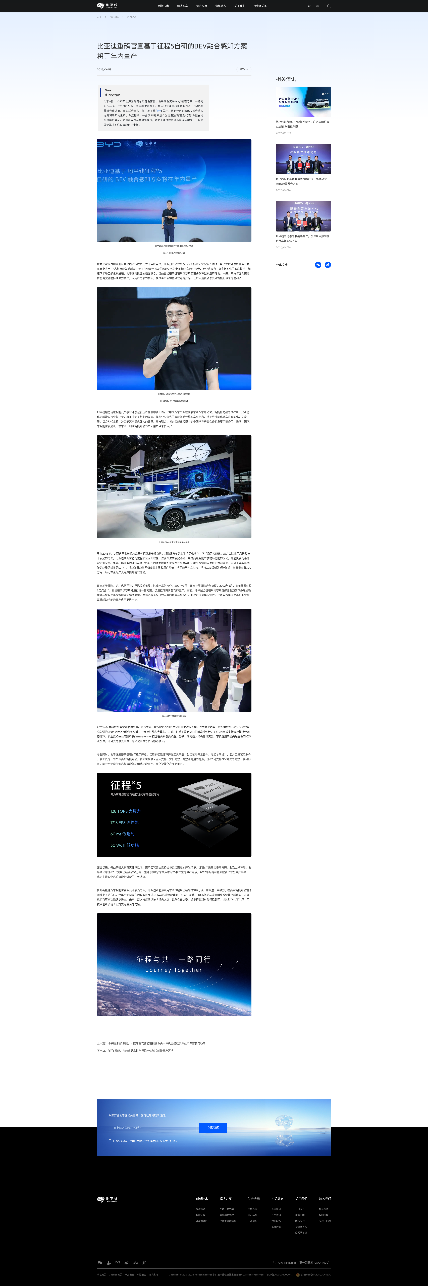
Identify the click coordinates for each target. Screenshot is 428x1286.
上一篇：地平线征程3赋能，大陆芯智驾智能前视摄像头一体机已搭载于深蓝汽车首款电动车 (151, 1043)
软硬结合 (200, 1209)
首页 (99, 17)
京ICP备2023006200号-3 (280, 1274)
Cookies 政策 (115, 1274)
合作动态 (131, 17)
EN (317, 5)
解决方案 (182, 6)
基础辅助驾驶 (227, 1214)
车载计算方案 (227, 1209)
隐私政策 (122, 1140)
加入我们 (325, 1199)
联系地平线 (301, 1232)
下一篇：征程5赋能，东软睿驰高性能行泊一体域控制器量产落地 (135, 1050)
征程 (158, 110)
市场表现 (252, 1209)
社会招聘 (323, 1209)
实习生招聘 (325, 1220)
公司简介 (300, 1209)
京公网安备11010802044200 (316, 1274)
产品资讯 (276, 1214)
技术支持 (153, 1274)
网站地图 (141, 1274)
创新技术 (163, 6)
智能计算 (200, 1214)
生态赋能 (252, 1220)
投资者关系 (260, 6)
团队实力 (300, 1220)
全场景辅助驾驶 (228, 1220)
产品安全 (129, 1274)
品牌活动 (276, 1226)
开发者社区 (202, 1220)
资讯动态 (220, 6)
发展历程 (300, 1214)
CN (309, 5)
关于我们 (239, 6)
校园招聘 (323, 1214)
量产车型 (252, 1214)
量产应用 (201, 6)
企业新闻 (276, 1209)
